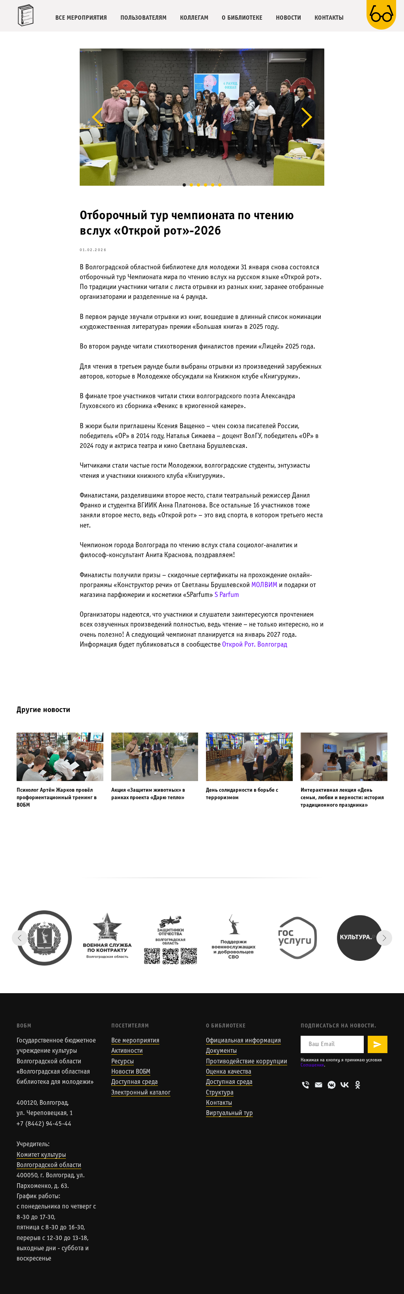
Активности (127, 1051)
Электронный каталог (140, 1093)
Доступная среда (134, 1082)
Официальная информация (243, 1041)
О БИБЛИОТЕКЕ (242, 18)
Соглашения (312, 1065)
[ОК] (358, 1085)
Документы (221, 1051)
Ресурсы (122, 1062)
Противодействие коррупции (246, 1062)
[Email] (319, 1085)
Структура (220, 1093)
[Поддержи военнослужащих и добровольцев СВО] (233, 938)
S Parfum (227, 595)
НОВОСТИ (288, 18)
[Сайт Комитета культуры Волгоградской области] (44, 938)
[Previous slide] (20, 938)
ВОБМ (24, 1026)
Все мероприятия (135, 1041)
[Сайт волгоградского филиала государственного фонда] (170, 938)
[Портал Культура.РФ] (359, 938)
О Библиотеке (226, 1026)
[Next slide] (384, 938)
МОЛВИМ (264, 585)
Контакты (219, 1103)
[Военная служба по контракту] (107, 938)
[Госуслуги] (296, 938)
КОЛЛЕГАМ (194, 18)
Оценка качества (228, 1072)
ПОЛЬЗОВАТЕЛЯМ (143, 18)
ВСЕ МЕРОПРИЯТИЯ (81, 18)
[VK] (345, 1085)
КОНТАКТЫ (329, 18)
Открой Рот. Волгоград (254, 644)
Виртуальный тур (229, 1113)
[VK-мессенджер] (332, 1085)
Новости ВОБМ (130, 1072)
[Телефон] (305, 1085)
